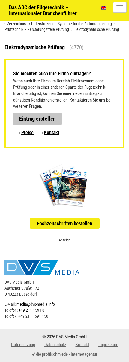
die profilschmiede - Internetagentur (67, 354)
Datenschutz (55, 344)
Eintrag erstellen (37, 119)
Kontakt (51, 132)
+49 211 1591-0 (31, 310)
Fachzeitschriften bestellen (64, 223)
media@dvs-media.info (35, 304)
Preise (27, 132)
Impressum (108, 344)
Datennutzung (23, 344)
